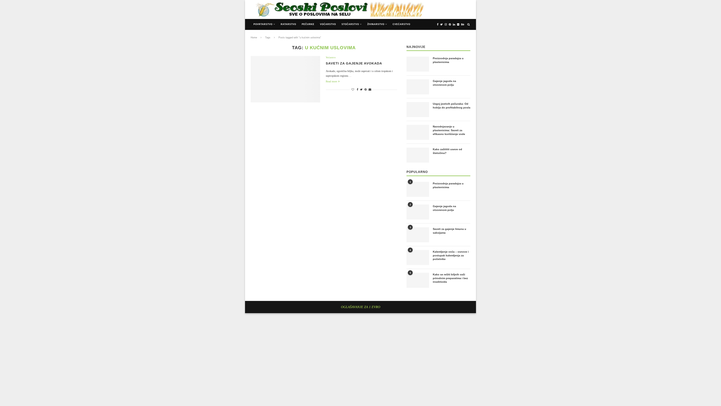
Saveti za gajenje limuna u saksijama (449, 230)
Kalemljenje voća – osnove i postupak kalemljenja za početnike (451, 255)
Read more (331, 81)
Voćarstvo (328, 24)
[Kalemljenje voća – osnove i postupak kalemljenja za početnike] (418, 257)
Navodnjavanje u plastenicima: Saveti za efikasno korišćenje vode (449, 130)
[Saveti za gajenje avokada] (285, 79)
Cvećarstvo (401, 24)
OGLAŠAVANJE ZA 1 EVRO (360, 307)
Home (254, 37)
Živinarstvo (375, 24)
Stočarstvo (350, 24)
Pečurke (308, 24)
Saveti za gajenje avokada (354, 63)
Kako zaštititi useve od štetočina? (447, 151)
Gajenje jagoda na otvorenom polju (444, 83)
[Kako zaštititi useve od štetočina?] (418, 155)
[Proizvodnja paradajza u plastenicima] (418, 64)
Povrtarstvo (262, 24)
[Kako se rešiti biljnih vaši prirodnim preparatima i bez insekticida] (418, 280)
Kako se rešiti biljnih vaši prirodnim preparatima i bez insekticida (450, 278)
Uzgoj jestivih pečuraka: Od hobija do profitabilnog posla (451, 105)
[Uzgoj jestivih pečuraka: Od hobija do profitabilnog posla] (418, 109)
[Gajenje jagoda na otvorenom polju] (418, 86)
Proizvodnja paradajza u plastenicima (448, 60)
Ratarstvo (288, 24)
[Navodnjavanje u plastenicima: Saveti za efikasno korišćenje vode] (418, 132)
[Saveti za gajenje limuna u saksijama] (418, 234)
